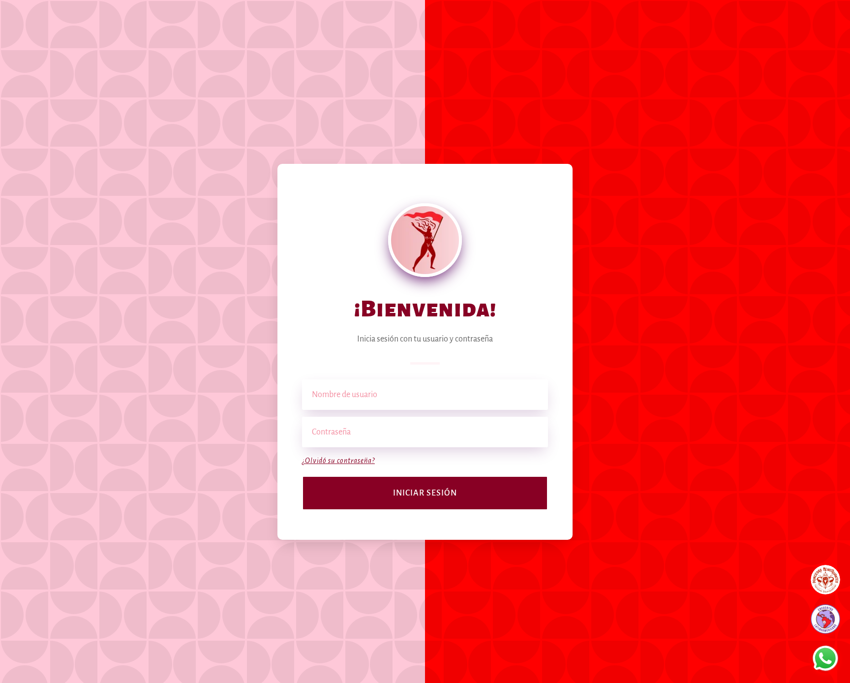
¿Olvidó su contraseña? (338, 461)
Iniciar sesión (425, 493)
